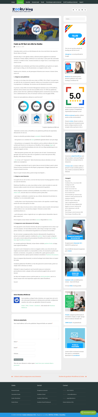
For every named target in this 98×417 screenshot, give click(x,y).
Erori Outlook (69, 192)
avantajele (38, 136)
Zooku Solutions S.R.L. (68, 402)
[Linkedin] (79, 10)
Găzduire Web (69, 198)
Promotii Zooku (15, 390)
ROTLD (51, 415)
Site (16, 160)
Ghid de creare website (71, 200)
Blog (66, 181)
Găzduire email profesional (72, 196)
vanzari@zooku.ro (71, 394)
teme (32, 139)
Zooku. (50, 219)
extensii (38, 219)
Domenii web (35, 2)
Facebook (37, 305)
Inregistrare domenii (42, 390)
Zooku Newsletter (15, 398)
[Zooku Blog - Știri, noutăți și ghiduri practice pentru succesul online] (49, 9)
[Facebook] (76, 10)
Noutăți (28, 2)
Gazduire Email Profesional (44, 402)
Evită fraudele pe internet (70, 2)
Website (16, 353)
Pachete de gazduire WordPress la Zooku (71, 376)
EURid (56, 415)
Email (42, 2)
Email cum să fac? (70, 188)
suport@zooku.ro (71, 398)
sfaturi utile (17, 192)
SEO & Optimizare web (71, 208)
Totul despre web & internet (53, 2)
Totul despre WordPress (71, 214)
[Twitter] (73, 10)
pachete (40, 236)
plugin (51, 145)
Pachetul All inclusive (52, 254)
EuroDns (62, 415)
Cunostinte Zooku (15, 394)
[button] (88, 413)
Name (16, 341)
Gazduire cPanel (41, 394)
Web (27, 305)
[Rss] (85, 10)
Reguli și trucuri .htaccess (72, 206)
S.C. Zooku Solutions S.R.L (28, 415)
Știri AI (67, 210)
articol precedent (45, 276)
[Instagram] (82, 10)
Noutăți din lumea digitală (72, 204)
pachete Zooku (49, 243)
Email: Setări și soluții (71, 190)
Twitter (31, 305)
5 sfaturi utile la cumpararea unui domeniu (27, 376)
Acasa (13, 2)
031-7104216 (70, 390)
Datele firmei (14, 402)
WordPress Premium (25, 240)
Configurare (68, 185)
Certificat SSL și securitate (72, 183)
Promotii (20, 2)
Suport (81, 2)
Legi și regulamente (70, 202)
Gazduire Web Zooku (42, 398)
